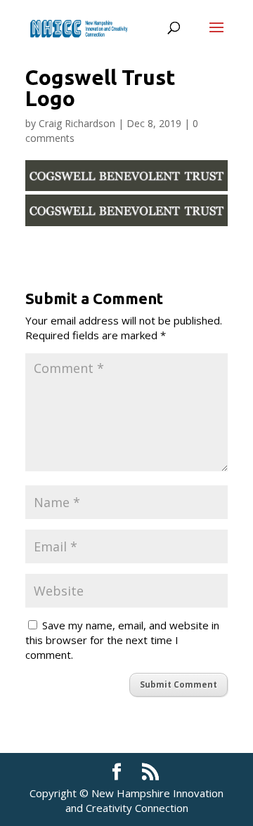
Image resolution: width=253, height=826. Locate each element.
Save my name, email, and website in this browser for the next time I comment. (122, 640)
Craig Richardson (77, 123)
